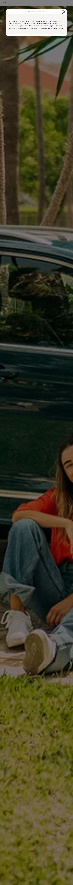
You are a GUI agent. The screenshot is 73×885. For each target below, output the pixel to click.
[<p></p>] (63, 11)
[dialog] (36, 442)
